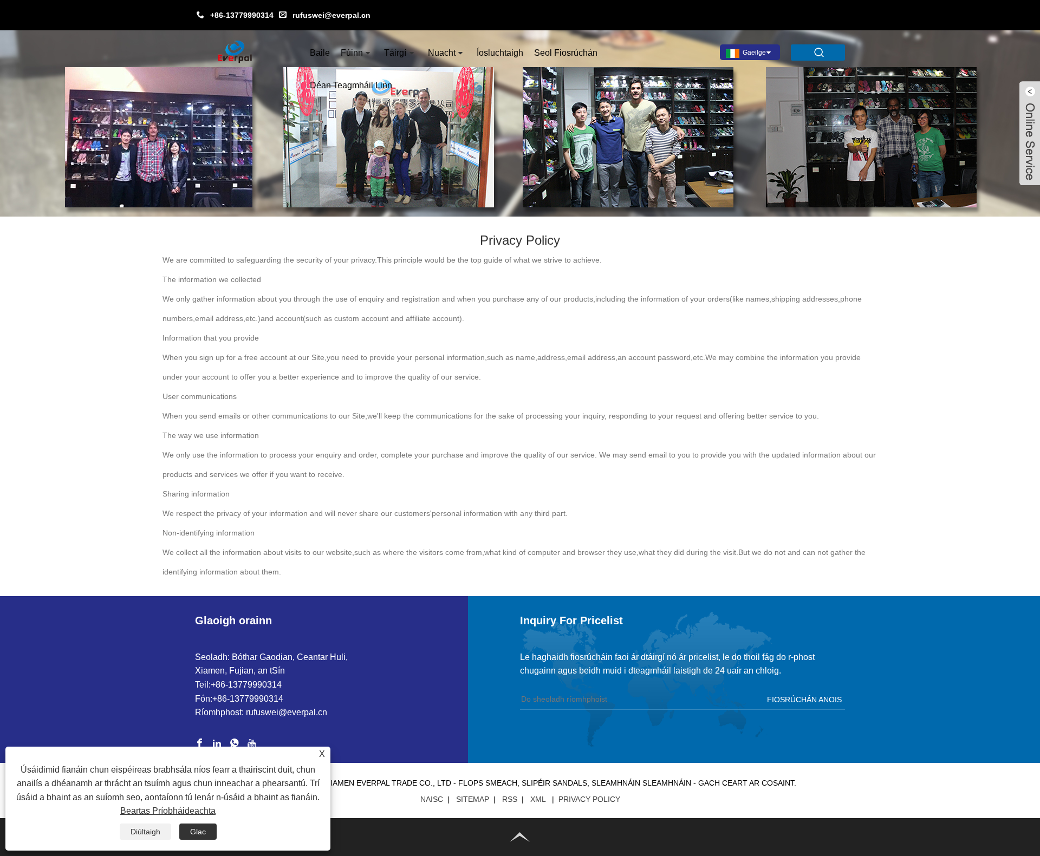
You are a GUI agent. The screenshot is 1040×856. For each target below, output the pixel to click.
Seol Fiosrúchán (565, 52)
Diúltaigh (145, 831)
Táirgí (395, 52)
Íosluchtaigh (500, 52)
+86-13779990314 (242, 15)
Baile (320, 52)
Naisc (431, 799)
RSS (509, 799)
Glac (198, 831)
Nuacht (442, 52)
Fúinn (352, 52)
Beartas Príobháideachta (168, 810)
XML (537, 799)
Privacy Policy (589, 799)
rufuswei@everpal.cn (331, 15)
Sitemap (472, 799)
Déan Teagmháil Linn (351, 85)
